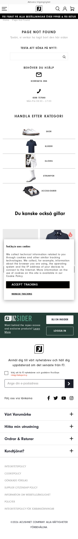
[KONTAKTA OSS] (39, 76)
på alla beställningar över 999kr (31, 16)
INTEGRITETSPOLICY (15, 466)
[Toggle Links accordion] (39, 414)
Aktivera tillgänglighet (39, 2)
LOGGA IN (60, 330)
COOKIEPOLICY (13, 473)
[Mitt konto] (64, 8)
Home (6, 20)
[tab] (72, 9)
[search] (57, 8)
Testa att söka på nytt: (39, 48)
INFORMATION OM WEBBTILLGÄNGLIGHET (27, 494)
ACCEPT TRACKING (25, 284)
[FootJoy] (39, 8)
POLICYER (10, 501)
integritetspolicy (19, 375)
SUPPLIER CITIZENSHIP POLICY (21, 487)
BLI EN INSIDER (60, 319)
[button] (4, 8)
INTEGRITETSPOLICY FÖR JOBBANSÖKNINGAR (29, 508)
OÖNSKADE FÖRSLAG (16, 480)
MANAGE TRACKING (22, 294)
